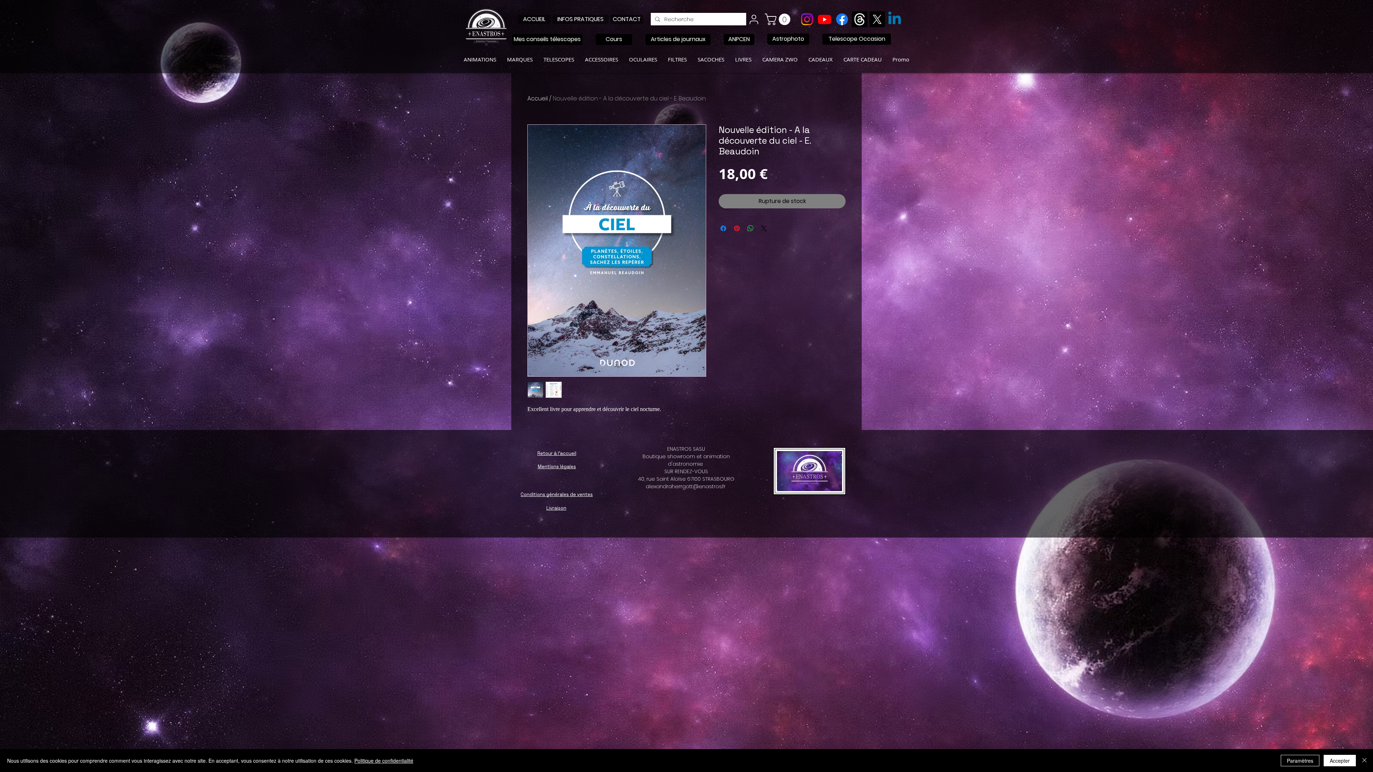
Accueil (537, 98)
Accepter (1340, 760)
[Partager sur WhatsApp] (750, 228)
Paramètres (1300, 760)
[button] (779, 19)
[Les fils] (859, 19)
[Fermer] (1364, 760)
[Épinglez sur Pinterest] (737, 228)
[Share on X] (764, 228)
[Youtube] (824, 19)
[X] (877, 19)
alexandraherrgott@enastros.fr (685, 486)
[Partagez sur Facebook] (723, 228)
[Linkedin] (894, 19)
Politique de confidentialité (383, 760)
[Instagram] (807, 19)
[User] (754, 19)
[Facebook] (842, 19)
